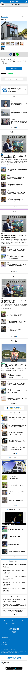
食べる (7, 4)
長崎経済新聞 (14, 2)
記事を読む (14, 68)
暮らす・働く (20, 4)
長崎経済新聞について (6, 637)
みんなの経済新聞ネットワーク (14, 658)
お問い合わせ (4, 642)
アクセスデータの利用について (7, 640)
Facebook (12, 632)
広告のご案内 (4, 644)
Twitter (15, 632)
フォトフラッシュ (4, 16)
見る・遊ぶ (12, 4)
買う (16, 4)
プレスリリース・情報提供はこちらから (9, 639)
